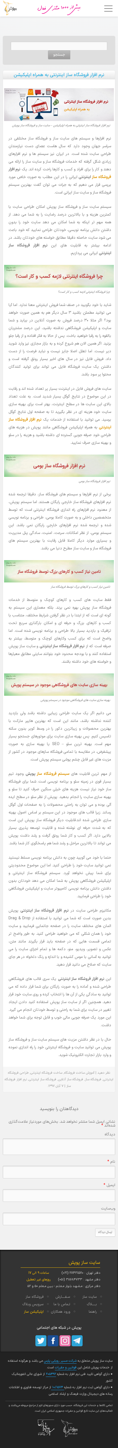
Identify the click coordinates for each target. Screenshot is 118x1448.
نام (111, 1162)
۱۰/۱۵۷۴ (57, 1387)
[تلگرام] (77, 1340)
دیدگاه (110, 1134)
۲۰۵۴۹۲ (51, 1374)
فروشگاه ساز (101, 177)
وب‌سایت (108, 1208)
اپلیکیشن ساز (34, 1312)
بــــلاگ (92, 1304)
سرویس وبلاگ (33, 1304)
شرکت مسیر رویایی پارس (60, 1360)
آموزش (90, 1072)
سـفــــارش (62, 1297)
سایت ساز (89, 1297)
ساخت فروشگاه (74, 1072)
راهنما (93, 1312)
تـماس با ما (62, 1304)
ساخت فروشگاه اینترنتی (46, 1072)
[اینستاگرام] (65, 1340)
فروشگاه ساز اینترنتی (42, 1079)
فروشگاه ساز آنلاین (70, 1079)
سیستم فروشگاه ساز (53, 774)
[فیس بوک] (52, 1340)
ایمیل (109, 1185)
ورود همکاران (60, 1312)
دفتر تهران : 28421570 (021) (80, 1272)
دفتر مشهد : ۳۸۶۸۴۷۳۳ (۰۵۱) (79, 1279)
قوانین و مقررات (66, 1367)
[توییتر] (40, 1340)
